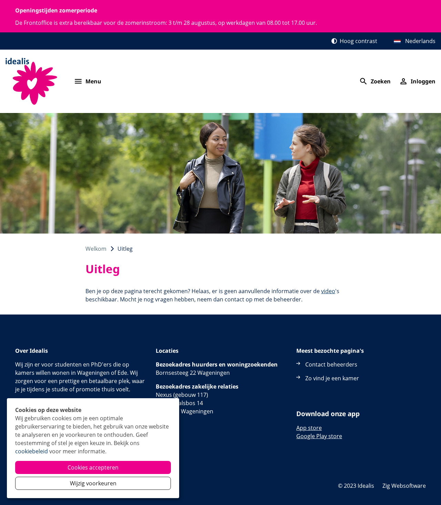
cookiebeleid (31, 451)
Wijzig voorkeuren (93, 483)
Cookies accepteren (93, 467)
